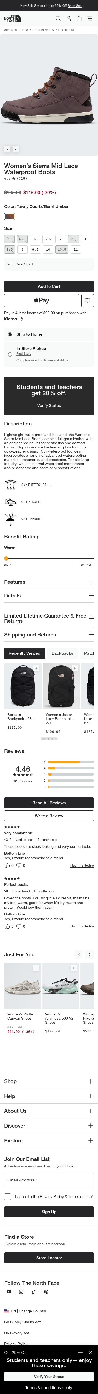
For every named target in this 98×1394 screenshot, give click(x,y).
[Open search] (58, 18)
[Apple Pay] (41, 300)
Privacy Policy (52, 1196)
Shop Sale (75, 6)
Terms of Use (80, 1196)
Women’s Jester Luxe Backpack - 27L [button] (60, 734)
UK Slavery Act (16, 1333)
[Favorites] (87, 300)
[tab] (44, 754)
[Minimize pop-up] (80, 1352)
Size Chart (24, 264)
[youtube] (8, 1292)
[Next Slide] (16, 149)
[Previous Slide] (7, 149)
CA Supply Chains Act (22, 1322)
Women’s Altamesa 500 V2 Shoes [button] (59, 1033)
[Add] (36, 683)
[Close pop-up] (91, 1352)
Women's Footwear (18, 29)
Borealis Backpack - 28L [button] (20, 732)
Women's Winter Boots (56, 29)
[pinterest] (46, 1292)
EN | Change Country (28, 1311)
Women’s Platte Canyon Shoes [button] (20, 1031)
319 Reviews (23, 796)
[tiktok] (34, 1292)
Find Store (23, 369)
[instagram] (21, 1292)
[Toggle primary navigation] (89, 18)
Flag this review (82, 881)
